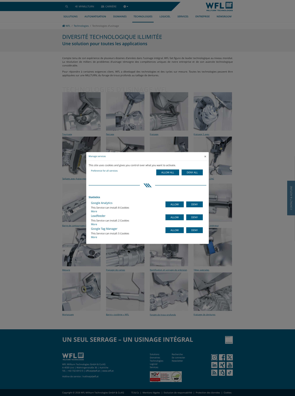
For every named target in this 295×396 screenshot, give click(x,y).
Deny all (192, 172)
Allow (175, 204)
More (94, 211)
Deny (194, 204)
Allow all (167, 172)
